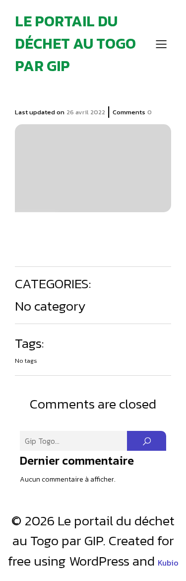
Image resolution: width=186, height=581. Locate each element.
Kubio (168, 563)
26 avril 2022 (85, 112)
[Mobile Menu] (161, 44)
